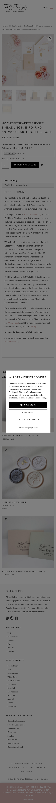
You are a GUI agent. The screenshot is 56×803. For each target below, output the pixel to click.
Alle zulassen (28, 405)
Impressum (33, 427)
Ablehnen (28, 412)
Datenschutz (23, 427)
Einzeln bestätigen (28, 419)
